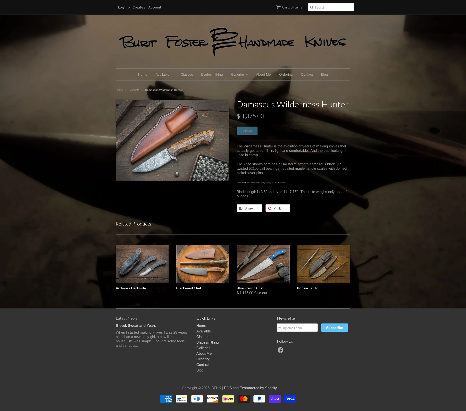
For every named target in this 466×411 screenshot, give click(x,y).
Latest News (126, 318)
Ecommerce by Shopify (258, 388)
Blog (324, 74)
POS (228, 388)
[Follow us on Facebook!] (281, 351)
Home (142, 74)
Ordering (286, 74)
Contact (307, 74)
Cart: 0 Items (292, 7)
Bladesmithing (212, 74)
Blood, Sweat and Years (136, 325)
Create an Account (147, 7)
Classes (187, 74)
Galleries (238, 74)
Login (122, 7)
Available (163, 74)
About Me (263, 74)
